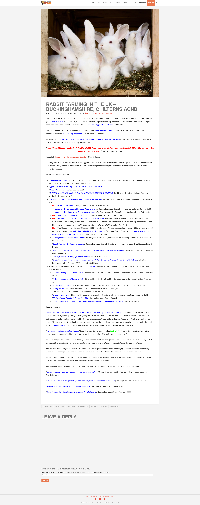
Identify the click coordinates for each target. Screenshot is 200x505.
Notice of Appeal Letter (103, 130)
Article (89, 113)
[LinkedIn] (104, 499)
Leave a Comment (104, 113)
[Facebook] (95, 499)
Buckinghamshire (47, 406)
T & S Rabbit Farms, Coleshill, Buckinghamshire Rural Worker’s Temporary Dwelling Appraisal (88, 250)
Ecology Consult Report (62, 285)
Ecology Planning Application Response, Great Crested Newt (81, 218)
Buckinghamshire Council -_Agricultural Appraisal (72, 257)
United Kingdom (114, 406)
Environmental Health (61, 295)
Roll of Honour (109, 496)
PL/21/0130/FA (56, 121)
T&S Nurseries (94, 406)
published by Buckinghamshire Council (89, 231)
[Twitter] (100, 499)
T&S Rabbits (104, 406)
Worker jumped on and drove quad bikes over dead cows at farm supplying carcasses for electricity (84, 312)
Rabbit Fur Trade (83, 406)
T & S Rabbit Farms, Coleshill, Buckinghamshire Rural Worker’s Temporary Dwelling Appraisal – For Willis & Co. (95, 260)
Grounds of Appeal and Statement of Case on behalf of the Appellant (76, 199)
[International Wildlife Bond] (46, 3)
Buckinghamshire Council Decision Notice (69, 237)
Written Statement (65, 206)
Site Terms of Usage (98, 496)
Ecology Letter (58, 288)
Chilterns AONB (59, 406)
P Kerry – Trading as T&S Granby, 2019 (68, 272)
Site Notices (89, 496)
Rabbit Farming (71, 406)
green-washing (58, 325)
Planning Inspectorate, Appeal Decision (70, 157)
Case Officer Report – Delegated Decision (68, 244)
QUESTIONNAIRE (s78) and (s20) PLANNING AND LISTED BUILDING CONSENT (81, 193)
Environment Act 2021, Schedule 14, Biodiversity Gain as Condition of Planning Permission (88, 301)
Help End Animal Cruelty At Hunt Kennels (63, 331)
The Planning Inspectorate (73, 133)
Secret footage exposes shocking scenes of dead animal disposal (71, 372)
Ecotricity (114, 331)
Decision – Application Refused (100, 125)
